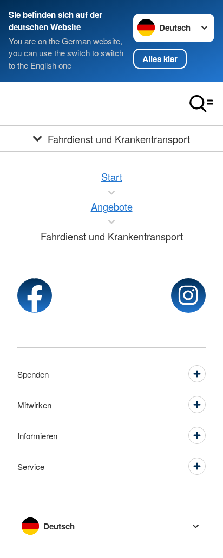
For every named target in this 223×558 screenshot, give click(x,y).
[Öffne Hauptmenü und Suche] (201, 104)
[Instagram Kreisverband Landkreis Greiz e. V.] (188, 295)
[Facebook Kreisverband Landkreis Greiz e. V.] (34, 295)
